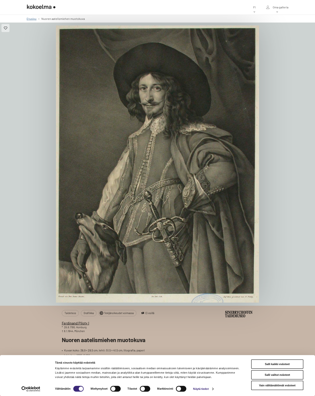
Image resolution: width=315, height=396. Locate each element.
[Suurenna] (157, 164)
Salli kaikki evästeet (277, 364)
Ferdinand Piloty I (75, 323)
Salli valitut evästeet (277, 374)
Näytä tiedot (201, 388)
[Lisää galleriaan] (5, 28)
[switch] (115, 389)
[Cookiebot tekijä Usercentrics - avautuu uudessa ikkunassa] (31, 389)
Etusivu (31, 18)
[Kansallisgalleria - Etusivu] (41, 7)
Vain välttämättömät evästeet (277, 385)
